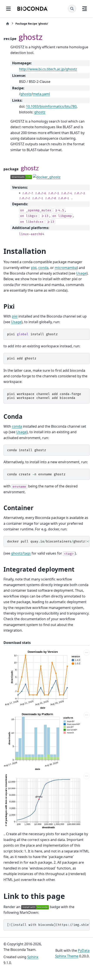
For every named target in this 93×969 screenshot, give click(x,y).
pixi (34, 267)
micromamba (66, 267)
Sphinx (32, 957)
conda (43, 267)
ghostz (26, 94)
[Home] (7, 23)
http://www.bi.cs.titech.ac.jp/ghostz (48, 69)
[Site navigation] (8, 8)
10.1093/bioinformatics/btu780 (51, 106)
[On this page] (85, 8)
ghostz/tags (21, 553)
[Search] (72, 8)
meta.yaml (41, 94)
